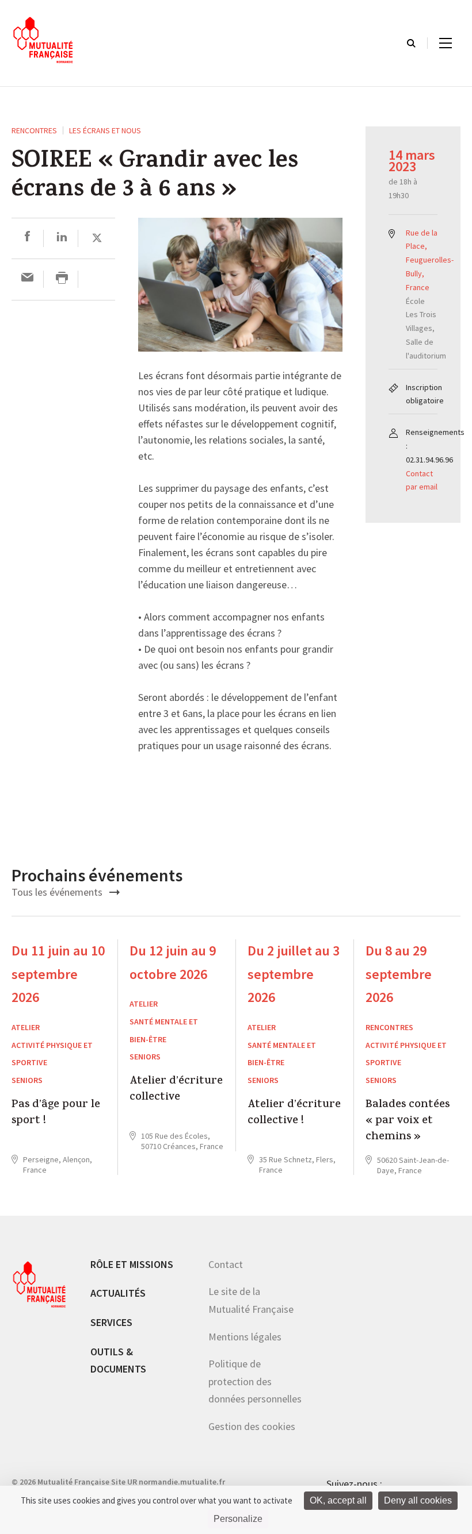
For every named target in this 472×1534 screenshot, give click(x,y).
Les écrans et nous (105, 130)
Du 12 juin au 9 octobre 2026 (173, 962)
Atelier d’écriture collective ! (294, 1113)
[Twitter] (97, 238)
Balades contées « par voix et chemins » (408, 1121)
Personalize (238, 1519)
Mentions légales (244, 1336)
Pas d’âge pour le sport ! (56, 1113)
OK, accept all (338, 1500)
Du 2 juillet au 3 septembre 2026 (294, 974)
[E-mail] (27, 279)
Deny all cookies (418, 1500)
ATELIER (26, 1027)
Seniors (27, 1080)
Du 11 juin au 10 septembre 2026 (58, 974)
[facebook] (27, 238)
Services (111, 1322)
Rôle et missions (131, 1264)
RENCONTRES (34, 130)
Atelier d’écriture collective (176, 1090)
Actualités (118, 1293)
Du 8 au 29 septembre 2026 (399, 974)
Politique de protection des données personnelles (255, 1381)
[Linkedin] (61, 238)
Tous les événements (58, 892)
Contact (225, 1264)
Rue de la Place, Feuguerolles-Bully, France (430, 260)
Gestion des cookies (251, 1426)
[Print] (62, 279)
